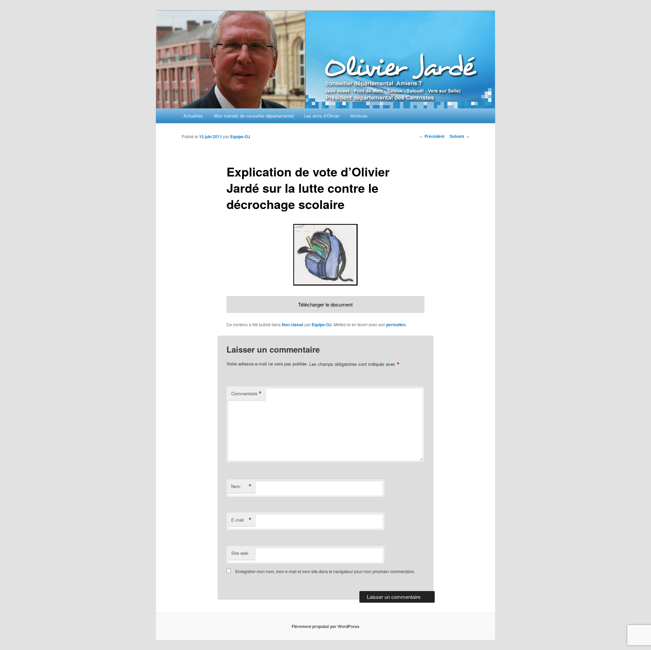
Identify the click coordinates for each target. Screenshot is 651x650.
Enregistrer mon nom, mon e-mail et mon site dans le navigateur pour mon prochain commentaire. (325, 571)
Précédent (432, 136)
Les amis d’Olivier (321, 115)
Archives (359, 115)
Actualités (193, 115)
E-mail (241, 520)
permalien (396, 324)
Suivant (459, 136)
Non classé (292, 324)
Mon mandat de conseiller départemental (254, 115)
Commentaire (246, 393)
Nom (241, 486)
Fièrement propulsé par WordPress (325, 626)
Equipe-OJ (240, 136)
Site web (239, 553)
